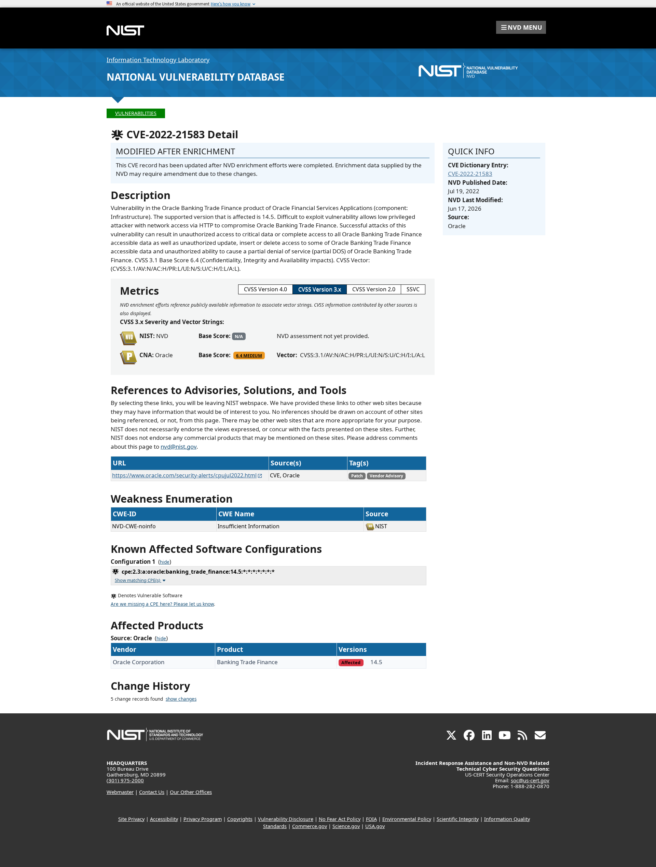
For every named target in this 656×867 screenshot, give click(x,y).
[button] (521, 27)
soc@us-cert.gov (530, 780)
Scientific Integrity (458, 819)
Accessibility (164, 819)
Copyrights (239, 819)
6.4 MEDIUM (249, 355)
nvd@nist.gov (178, 446)
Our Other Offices (191, 791)
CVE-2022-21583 (470, 174)
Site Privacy (131, 819)
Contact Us (151, 791)
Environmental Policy (406, 819)
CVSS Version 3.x (319, 289)
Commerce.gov (309, 826)
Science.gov (346, 826)
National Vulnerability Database (196, 76)
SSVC (413, 289)
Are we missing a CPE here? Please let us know (162, 604)
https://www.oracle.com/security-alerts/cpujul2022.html (184, 475)
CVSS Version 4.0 (265, 289)
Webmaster (120, 791)
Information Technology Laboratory (158, 60)
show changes (181, 699)
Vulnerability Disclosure (285, 819)
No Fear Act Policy (339, 819)
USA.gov (375, 826)
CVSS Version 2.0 (373, 289)
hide (164, 562)
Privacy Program (202, 819)
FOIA (371, 819)
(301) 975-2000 (125, 780)
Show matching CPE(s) (138, 580)
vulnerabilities (135, 113)
